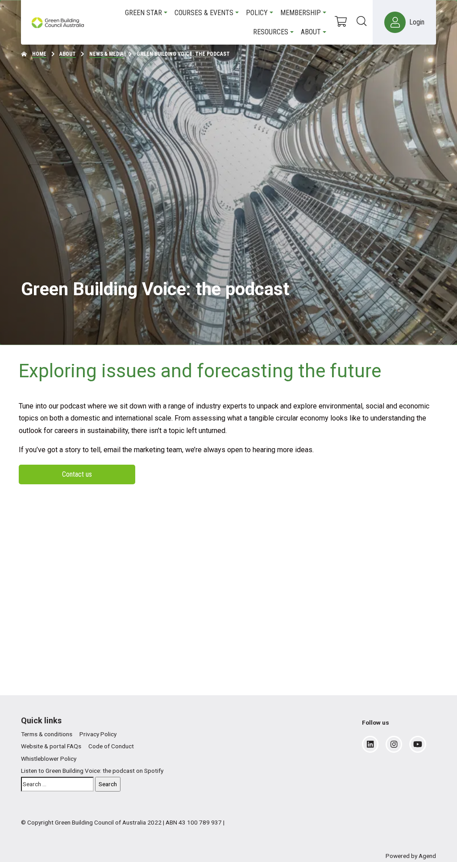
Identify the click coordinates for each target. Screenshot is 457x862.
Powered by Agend (411, 855)
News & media (106, 54)
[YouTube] (417, 744)
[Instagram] (394, 744)
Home (39, 54)
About (67, 54)
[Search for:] (57, 784)
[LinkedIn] (370, 744)
